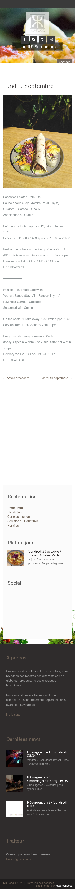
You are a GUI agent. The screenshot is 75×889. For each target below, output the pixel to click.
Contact (64, 62)
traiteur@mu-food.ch (20, 859)
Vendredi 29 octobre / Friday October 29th (44, 553)
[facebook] (25, 37)
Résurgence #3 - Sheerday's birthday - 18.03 (47, 779)
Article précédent (16, 378)
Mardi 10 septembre (56, 378)
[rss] (34, 37)
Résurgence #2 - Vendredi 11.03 (47, 804)
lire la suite (13, 714)
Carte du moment (19, 516)
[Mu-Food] (37, 17)
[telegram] (51, 37)
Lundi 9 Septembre (28, 85)
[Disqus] (37, 432)
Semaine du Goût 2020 (23, 521)
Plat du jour (15, 512)
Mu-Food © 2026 (13, 883)
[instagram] (42, 37)
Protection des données (40, 883)
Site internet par (54, 886)
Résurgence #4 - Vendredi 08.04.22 (47, 754)
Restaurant (15, 508)
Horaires (13, 525)
